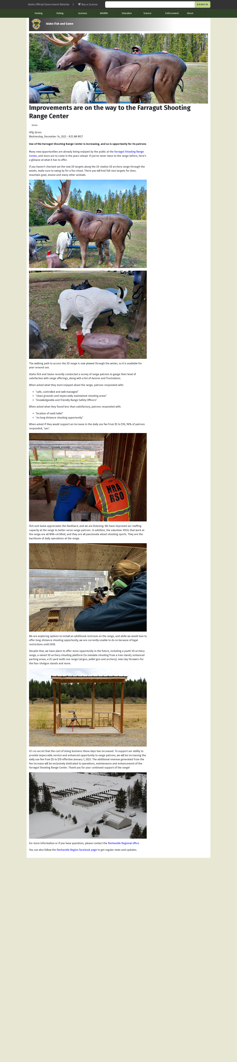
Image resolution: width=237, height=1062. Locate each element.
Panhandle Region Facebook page (77, 849)
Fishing (60, 13)
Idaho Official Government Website (48, 4)
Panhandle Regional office (123, 843)
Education (127, 13)
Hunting (39, 13)
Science (147, 13)
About (190, 13)
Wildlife (104, 13)
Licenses (82, 13)
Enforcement (172, 13)
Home (35, 125)
